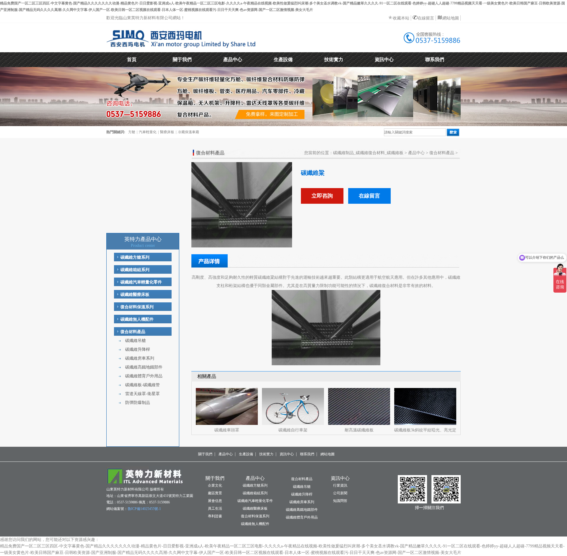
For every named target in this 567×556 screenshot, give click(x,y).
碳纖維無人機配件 (137, 319)
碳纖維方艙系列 (134, 257)
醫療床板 (167, 132)
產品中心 (232, 59)
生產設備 (283, 59)
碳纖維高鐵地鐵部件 (143, 367)
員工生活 (215, 508)
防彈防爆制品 (137, 402)
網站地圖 (450, 18)
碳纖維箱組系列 (134, 270)
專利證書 (215, 516)
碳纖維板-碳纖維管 (142, 385)
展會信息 (215, 501)
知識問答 (340, 501)
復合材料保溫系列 (137, 307)
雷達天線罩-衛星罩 (142, 394)
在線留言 (426, 18)
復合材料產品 (132, 332)
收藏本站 (401, 18)
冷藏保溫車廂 (188, 132)
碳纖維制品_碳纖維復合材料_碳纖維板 (368, 153)
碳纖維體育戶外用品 (143, 376)
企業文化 (215, 485)
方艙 (131, 132)
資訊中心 (384, 59)
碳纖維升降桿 (137, 349)
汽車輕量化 (148, 132)
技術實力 (333, 59)
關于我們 (182, 59)
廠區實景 (215, 493)
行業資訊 (340, 485)
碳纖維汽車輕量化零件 (141, 282)
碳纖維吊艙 (135, 340)
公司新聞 (340, 493)
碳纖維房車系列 (139, 358)
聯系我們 (434, 59)
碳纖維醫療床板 (134, 294)
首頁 (131, 59)
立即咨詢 (322, 196)
